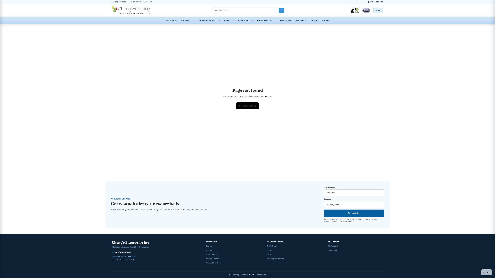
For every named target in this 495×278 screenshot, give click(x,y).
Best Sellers (300, 20)
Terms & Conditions (213, 259)
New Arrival (171, 20)
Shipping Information (275, 259)
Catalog (326, 20)
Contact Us (271, 250)
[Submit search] (281, 10)
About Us (209, 250)
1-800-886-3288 (122, 252)
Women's (185, 20)
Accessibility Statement (215, 263)
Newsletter (332, 250)
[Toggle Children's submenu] (252, 20)
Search (209, 246)
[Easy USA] (131, 10)
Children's (243, 20)
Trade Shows (272, 246)
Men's (226, 20)
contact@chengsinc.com (124, 256)
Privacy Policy (348, 221)
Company (327, 199)
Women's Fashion (206, 20)
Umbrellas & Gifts (265, 20)
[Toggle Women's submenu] (193, 20)
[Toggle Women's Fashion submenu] (219, 20)
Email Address (329, 187)
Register (379, 2)
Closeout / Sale (284, 20)
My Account (333, 246)
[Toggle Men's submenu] (233, 20)
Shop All (314, 20)
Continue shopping (247, 106)
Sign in (372, 2)
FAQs (269, 254)
